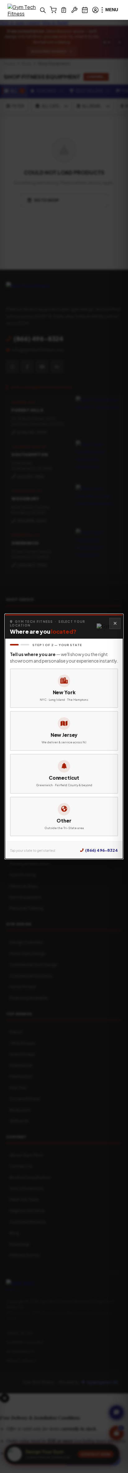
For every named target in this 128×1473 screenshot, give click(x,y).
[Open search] (42, 10)
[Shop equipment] (53, 10)
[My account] (95, 10)
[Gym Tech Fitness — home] (23, 10)
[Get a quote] (63, 10)
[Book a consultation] (85, 10)
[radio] (64, 688)
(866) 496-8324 (101, 850)
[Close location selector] (115, 623)
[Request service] (74, 10)
